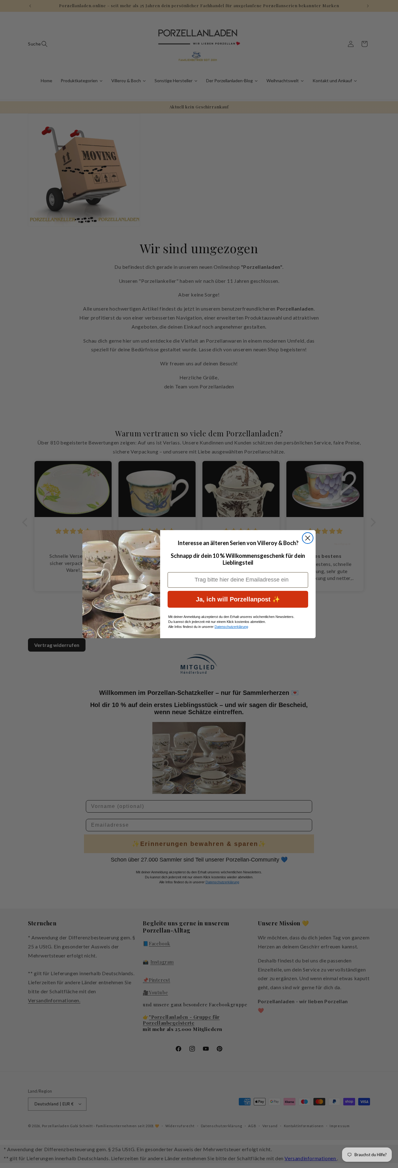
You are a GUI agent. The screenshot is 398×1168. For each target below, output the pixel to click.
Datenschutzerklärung (231, 627)
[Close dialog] (307, 538)
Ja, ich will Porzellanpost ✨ (238, 599)
